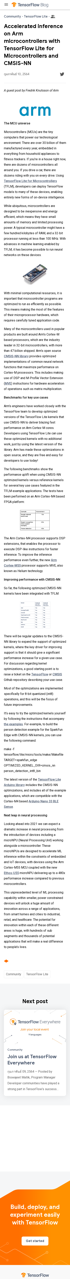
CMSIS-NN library (16, 356)
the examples (13, 724)
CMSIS (57, 674)
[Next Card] (35, 1053)
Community (13, 974)
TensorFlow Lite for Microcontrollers (30, 181)
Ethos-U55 (11, 873)
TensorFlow (39, 674)
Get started (35, 1241)
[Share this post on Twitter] (62, 74)
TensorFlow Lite (37, 974)
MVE (8, 383)
